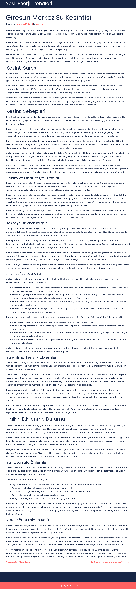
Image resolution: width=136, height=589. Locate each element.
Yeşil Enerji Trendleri (29, 3)
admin (39, 24)
